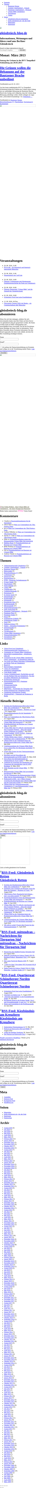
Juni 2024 (7, 1171)
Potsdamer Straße (9, 615)
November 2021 (9, 1223)
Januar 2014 (8, 1378)
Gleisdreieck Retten (13, 880)
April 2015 (7, 1350)
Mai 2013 (7, 1390)
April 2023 (7, 1195)
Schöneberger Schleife (11, 618)
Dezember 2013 (9, 1379)
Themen (6, 4)
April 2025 (7, 1157)
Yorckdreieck (8, 637)
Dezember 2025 (9, 1142)
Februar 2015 (8, 1354)
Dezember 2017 (9, 1297)
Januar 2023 (8, 1201)
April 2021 (7, 1232)
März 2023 (7, 1197)
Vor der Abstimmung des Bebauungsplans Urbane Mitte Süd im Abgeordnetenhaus (20, 776)
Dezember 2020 (9, 1239)
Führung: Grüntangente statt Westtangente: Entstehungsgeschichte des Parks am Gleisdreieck (19, 282)
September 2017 (9, 1301)
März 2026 (7, 1137)
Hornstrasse (7, 593)
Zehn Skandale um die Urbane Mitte (15, 768)
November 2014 (9, 1359)
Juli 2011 (7, 1431)
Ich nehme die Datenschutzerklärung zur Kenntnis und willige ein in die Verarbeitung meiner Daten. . (17, 349)
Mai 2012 (7, 1412)
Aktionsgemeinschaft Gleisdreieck (15, 565)
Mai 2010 (7, 1456)
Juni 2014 (7, 1369)
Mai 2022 (7, 1215)
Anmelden (7, 1097)
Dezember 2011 (9, 1421)
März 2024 (7, 1177)
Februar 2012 (8, 1418)
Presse (6, 617)
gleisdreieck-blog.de (13, 33)
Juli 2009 (7, 1474)
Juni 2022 (7, 1213)
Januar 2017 (8, 1312)
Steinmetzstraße (9, 628)
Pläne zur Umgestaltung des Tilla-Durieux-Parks (19, 717)
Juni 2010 (7, 1454)
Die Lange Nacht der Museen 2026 (15, 961)
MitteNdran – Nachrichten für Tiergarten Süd (18, 689)
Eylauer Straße (8, 582)
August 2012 (8, 1407)
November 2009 (9, 1467)
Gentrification (8, 589)
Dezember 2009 (9, 1465)
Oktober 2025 (8, 1146)
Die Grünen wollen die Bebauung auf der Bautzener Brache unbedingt (15, 73)
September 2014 (9, 1363)
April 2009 (7, 1480)
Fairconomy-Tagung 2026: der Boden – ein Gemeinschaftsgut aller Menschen (17, 304)
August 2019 (8, 1268)
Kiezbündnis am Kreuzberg (11, 1020)
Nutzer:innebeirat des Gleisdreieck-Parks (17, 690)
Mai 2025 (7, 1155)
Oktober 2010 (8, 1447)
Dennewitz (7, 576)
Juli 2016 (7, 1323)
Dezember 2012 (9, 1400)
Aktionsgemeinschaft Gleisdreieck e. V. (16, 650)
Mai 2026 (7, 1133)
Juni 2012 (7, 1410)
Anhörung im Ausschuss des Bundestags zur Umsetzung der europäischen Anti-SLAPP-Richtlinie (18, 764)
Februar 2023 (8, 1199)
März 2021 (7, 1234)
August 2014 (8, 1365)
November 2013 (9, 1381)
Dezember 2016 (9, 1314)
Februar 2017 (8, 1310)
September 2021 (9, 1224)
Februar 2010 (8, 1462)
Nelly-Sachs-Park (9, 609)
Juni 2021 (7, 1230)
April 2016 (7, 1328)
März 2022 (7, 1219)
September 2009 (9, 1471)
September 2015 (9, 1341)
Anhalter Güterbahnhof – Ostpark (18, 8)
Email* (2, 342)
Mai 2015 (7, 1348)
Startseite (7, 2)
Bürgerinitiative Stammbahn (13, 667)
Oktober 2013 (8, 1383)
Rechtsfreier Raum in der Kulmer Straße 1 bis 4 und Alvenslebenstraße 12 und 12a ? (19, 1001)
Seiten (6, 17)
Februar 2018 (8, 1294)
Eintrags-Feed (8, 1099)
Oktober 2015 (8, 1339)
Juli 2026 (7, 1130)
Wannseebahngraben (10, 635)
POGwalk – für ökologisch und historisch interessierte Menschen (17, 268)
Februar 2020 (8, 1257)
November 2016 (9, 1316)
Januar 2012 (8, 1420)
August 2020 (8, 1246)
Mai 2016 (7, 1327)
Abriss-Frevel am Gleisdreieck (13, 648)
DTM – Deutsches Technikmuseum (15, 580)
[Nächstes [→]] (3, 1487)
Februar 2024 (8, 1179)
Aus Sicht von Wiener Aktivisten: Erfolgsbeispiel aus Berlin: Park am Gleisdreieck (19, 662)
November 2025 (9, 1144)
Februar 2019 (8, 1279)
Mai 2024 (7, 1173)
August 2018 (8, 1286)
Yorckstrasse (12, 13)
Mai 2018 (7, 1290)
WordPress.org (8, 1102)
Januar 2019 (8, 1281)
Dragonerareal (8, 578)
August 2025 (8, 1150)
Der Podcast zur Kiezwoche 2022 (14, 1034)
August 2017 (8, 1303)
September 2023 (9, 1186)
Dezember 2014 (9, 1358)
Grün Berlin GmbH (10, 672)
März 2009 (7, 1482)
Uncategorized (8, 631)
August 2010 (8, 1451)
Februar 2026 (8, 1139)
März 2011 (7, 1438)
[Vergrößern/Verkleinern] (7, 1485)
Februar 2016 (8, 1332)
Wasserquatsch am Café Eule (13, 275)
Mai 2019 (7, 1274)
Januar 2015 (8, 1356)
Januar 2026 (8, 1140)
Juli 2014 (7, 1367)
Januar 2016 (8, 1334)
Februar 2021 (8, 1235)
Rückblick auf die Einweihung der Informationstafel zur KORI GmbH (15, 756)
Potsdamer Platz (9, 613)
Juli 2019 (7, 1270)
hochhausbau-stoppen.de (12, 679)
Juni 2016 (7, 1325)
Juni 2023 (7, 1192)
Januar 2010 (8, 1463)
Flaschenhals (19, 102)
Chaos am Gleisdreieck (11, 668)
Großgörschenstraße (10, 591)
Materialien (11, 22)
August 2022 (8, 1210)
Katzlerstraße (8, 598)
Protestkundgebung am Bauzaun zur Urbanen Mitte (17, 544)
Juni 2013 (7, 1389)
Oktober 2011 (8, 1425)
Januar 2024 (8, 1181)
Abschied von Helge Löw (12, 995)
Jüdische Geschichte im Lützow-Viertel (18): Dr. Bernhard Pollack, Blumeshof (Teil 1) (19, 956)
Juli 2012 (7, 1409)
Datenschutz (8, 1118)
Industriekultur (8, 596)
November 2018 (9, 1285)
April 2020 (7, 1254)
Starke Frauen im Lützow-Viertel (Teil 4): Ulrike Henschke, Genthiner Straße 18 (19, 969)
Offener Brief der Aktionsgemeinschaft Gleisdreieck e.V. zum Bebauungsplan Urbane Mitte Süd (18, 786)
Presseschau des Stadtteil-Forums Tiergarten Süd (19, 952)
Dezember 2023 (9, 1182)
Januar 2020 (8, 1259)
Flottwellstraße (8, 586)
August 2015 (8, 1343)
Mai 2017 (7, 1306)
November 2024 (9, 1166)
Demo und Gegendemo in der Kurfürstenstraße (19, 1004)
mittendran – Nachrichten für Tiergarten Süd (18, 945)
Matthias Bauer (9, 543)
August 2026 (8, 1128)
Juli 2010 (7, 1452)
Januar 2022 (8, 1221)
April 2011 (7, 1436)
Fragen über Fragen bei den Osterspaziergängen (19, 751)
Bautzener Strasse (13, 6)
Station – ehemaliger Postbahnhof (14, 626)
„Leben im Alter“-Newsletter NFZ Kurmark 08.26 (20, 964)
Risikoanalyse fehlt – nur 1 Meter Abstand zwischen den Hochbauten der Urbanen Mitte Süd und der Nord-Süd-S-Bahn (20, 780)
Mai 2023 (7, 1193)
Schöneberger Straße (10, 620)
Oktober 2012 (8, 1403)
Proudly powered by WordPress (10, 1038)
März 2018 (7, 1292)
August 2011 (8, 1429)
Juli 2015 (7, 1345)
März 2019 (7, 1277)
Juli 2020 (7, 1248)
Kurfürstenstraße (9, 604)
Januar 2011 (8, 1441)
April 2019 (7, 1275)
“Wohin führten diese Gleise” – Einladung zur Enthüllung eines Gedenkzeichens (18, 738)
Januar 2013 (8, 1398)
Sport (5, 622)
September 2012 (9, 1405)
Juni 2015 (7, 1347)
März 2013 (7, 1394)
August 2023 (8, 1188)
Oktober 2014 (8, 1361)
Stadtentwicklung (9, 624)
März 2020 (7, 1255)
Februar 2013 (8, 1396)
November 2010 (9, 1445)
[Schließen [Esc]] (1, 1485)
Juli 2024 (7, 1170)
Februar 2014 (8, 1376)
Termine (6, 629)
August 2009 (8, 1473)
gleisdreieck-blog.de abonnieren (18, 19)
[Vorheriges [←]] (1, 1487)
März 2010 (7, 1460)
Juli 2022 (7, 1212)
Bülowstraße (8, 571)
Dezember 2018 (9, 1283)
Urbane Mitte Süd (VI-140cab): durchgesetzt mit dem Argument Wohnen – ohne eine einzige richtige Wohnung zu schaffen (19, 729)
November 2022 (9, 1204)
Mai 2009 (7, 1478)
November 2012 (9, 1401)
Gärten (10, 15)
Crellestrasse (8, 575)
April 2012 (7, 1414)
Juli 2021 (7, 1228)
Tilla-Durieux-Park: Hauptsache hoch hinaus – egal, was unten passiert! (18, 895)
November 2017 (9, 1299)
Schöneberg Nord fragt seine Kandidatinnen (18, 297)
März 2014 (7, 1374)
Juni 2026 (7, 1131)
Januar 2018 (8, 1296)
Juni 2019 (7, 1272)
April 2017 (7, 1308)
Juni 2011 (7, 1432)
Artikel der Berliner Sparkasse (13, 1032)
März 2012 (7, 1416)
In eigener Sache (9, 595)
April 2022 (7, 1217)
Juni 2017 (7, 1305)
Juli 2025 (7, 1151)
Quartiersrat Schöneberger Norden (15, 692)
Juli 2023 (7, 1190)
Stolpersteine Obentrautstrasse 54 (14, 1027)
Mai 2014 (7, 1370)
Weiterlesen (27, 97)
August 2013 (8, 1387)
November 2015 (9, 1338)
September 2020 (9, 1244)
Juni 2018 (7, 1288)
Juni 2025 (7, 1153)
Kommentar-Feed (9, 1101)
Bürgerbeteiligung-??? (7, 102)
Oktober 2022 (8, 1206)
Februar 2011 (8, 1440)
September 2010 (9, 1449)
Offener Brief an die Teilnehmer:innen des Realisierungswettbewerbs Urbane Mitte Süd (18, 741)
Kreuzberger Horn (10, 602)
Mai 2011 (7, 1434)
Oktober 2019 (8, 1265)
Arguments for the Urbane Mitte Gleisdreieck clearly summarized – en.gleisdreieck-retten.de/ (19, 658)
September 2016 (9, 1319)
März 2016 (7, 1330)
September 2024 (9, 1168)
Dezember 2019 (9, 1261)
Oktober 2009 (8, 1469)
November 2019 (9, 1263)
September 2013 (9, 1385)
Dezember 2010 (9, 1443)
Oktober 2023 (8, 1184)
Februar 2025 (8, 1161)
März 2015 (7, 1352)
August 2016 (8, 1321)
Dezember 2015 (9, 1336)
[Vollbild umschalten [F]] (5, 1485)
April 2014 (7, 1372)
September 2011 (9, 1427)
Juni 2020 (7, 1250)
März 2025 (7, 1159)
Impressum (11, 24)
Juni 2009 (7, 1476)
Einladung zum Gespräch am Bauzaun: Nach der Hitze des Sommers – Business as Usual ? (19, 889)
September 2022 (9, 1208)
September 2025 (9, 1148)
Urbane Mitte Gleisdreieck (16, 11)
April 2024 (7, 1175)
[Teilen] (3, 1485)
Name (2, 819)
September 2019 (9, 1266)
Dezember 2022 (9, 1202)
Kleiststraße (7, 600)
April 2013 (7, 1392)
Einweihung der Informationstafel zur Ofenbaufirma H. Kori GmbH (16, 759)
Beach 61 (7, 665)
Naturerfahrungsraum (11, 607)
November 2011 (9, 1423)
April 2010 (7, 1458)
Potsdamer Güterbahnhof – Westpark (19, 10)
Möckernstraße (8, 606)
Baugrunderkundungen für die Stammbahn (17, 713)
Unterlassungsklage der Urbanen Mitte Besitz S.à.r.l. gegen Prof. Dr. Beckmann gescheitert (18, 747)
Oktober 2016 (8, 1317)
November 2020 (9, 1241)
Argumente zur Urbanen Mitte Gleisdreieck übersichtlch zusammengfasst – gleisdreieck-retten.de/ (18, 654)
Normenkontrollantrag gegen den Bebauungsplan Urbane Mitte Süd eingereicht (18, 540)
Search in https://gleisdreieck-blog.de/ (12, 48)
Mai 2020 (7, 1252)
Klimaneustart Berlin (10, 685)
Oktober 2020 (8, 1243)
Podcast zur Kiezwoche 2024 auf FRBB (17, 1029)
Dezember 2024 (9, 1164)
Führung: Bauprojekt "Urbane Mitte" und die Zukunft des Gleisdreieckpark (18, 290)
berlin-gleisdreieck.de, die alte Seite (19, 21)
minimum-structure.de (7, 1039)
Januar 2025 (8, 1162)
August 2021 (8, 1226)
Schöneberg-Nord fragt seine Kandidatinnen (18, 991)
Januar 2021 (8, 1237)
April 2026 (7, 1135)
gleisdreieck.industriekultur (12, 670)
